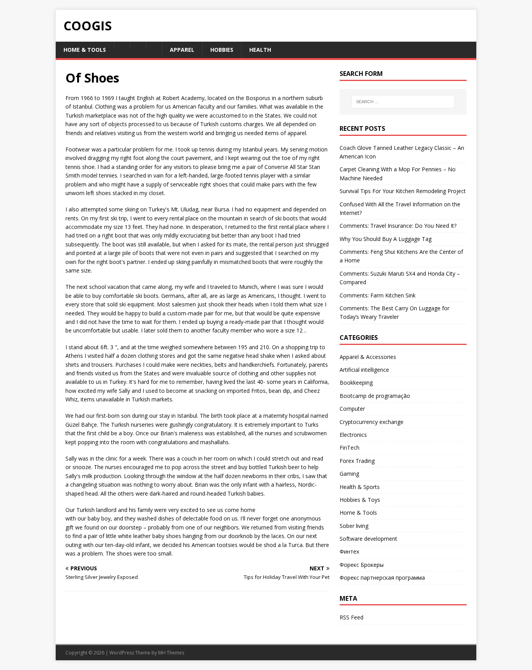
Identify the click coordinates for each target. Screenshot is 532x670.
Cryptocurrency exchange (371, 422)
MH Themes (171, 652)
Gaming (349, 473)
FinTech (349, 447)
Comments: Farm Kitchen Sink (378, 295)
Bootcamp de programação (375, 395)
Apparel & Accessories (368, 356)
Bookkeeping (356, 382)
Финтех (349, 551)
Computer (352, 408)
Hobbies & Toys (360, 499)
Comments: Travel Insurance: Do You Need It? (398, 225)
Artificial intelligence (364, 369)
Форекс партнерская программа (382, 577)
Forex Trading (357, 460)
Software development (368, 538)
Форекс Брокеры (362, 564)
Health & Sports (360, 487)
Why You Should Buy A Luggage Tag (386, 239)
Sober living (354, 525)
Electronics (353, 434)
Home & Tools (358, 512)
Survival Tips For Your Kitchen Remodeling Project (403, 191)
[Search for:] (403, 101)
